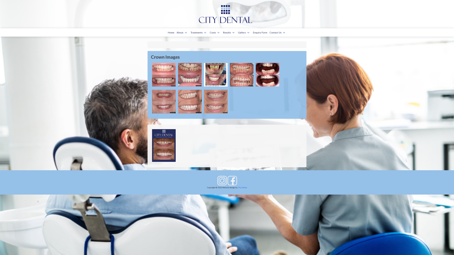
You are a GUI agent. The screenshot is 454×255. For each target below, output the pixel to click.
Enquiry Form (260, 32)
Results (227, 32)
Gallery (242, 32)
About (180, 32)
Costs (213, 32)
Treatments (196, 32)
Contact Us (276, 32)
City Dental (242, 187)
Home (171, 32)
